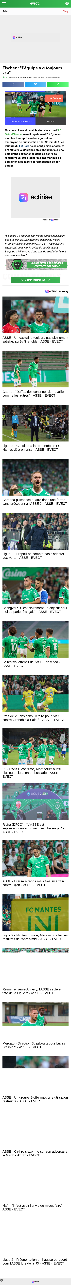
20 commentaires (53, 78)
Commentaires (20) (35, 280)
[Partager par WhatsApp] (58, 84)
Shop (65, 11)
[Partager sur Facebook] (13, 84)
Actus (6, 11)
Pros (4, 78)
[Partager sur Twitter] (35, 84)
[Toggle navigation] (4, 4)
